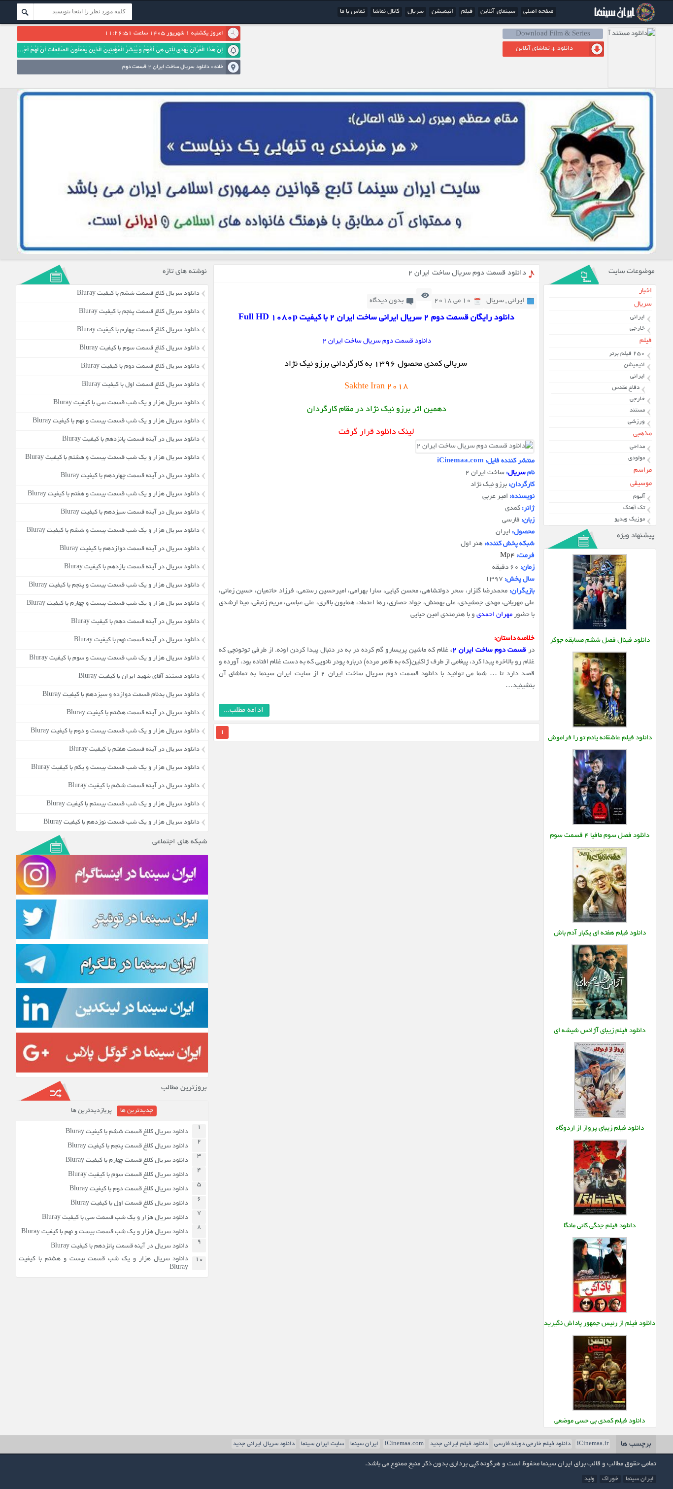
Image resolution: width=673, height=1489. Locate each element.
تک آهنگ (634, 508)
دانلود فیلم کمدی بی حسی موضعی (599, 1421)
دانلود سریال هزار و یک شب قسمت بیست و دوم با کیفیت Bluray (115, 731)
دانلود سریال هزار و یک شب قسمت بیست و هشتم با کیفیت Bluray (112, 457)
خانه (218, 67)
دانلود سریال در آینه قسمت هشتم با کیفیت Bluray (133, 713)
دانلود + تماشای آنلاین (544, 48)
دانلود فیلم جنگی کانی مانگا (600, 1226)
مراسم (642, 470)
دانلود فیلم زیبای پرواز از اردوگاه (600, 1128)
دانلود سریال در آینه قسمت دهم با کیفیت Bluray (135, 622)
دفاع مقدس (625, 387)
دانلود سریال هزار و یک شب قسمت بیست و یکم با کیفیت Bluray (115, 767)
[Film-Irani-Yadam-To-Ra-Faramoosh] (599, 726)
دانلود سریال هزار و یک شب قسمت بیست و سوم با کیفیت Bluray (114, 658)
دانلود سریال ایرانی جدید (264, 1444)
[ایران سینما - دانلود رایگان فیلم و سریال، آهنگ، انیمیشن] (623, 21)
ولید (589, 1479)
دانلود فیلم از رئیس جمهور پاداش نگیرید (599, 1323)
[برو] (25, 11)
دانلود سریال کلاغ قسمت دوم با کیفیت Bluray (140, 366)
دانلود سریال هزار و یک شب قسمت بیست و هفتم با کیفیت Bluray (114, 494)
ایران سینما (364, 1444)
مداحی (637, 447)
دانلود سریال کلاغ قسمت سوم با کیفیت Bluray (139, 348)
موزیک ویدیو (629, 519)
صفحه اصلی (538, 11)
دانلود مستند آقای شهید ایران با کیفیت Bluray (139, 676)
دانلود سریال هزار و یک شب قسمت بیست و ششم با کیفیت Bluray (113, 530)
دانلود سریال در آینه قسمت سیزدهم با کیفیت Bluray (130, 512)
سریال (415, 11)
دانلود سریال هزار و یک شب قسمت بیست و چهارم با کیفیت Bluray (113, 603)
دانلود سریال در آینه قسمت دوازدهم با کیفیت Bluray (130, 549)
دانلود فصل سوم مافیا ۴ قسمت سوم (599, 835)
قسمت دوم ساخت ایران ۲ (489, 650)
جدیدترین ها (136, 1111)
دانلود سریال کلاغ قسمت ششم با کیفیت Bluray (138, 293)
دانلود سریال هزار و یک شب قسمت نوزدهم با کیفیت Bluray (121, 822)
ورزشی (636, 421)
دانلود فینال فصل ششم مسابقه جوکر (600, 640)
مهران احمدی (494, 615)
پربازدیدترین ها (91, 1111)
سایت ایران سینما (322, 1444)
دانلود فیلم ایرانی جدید (459, 1444)
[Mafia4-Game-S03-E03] (599, 824)
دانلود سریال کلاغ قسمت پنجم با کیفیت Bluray (139, 312)
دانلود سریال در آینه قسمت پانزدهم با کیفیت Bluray (131, 439)
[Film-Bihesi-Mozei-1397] (599, 1409)
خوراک (610, 1479)
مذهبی (642, 434)
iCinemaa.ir (592, 1444)
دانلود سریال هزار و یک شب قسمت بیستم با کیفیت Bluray (123, 804)
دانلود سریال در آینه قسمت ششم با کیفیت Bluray (134, 786)
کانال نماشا (386, 11)
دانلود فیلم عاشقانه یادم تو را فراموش (600, 738)
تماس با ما (352, 11)
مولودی (636, 458)
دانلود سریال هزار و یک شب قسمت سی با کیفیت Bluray (126, 403)
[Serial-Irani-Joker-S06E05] (599, 628)
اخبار (645, 291)
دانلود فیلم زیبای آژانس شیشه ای (599, 1031)
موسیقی (640, 483)
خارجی (637, 328)
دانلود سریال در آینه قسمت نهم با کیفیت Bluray (137, 640)
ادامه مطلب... (244, 710)
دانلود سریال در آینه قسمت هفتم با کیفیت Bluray (134, 749)
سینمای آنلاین (497, 11)
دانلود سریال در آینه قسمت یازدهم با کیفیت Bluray (132, 567)
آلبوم (639, 496)
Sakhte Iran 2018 (376, 386)
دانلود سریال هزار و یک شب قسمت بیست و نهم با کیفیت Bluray (116, 421)
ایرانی (516, 301)
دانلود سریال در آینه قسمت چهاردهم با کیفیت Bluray (130, 476)
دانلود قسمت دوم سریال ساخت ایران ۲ (467, 273)
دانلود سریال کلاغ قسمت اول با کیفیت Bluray (141, 384)
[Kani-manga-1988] (600, 1214)
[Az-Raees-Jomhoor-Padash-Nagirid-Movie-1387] (599, 1312)
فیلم (466, 11)
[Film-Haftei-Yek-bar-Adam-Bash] (599, 921)
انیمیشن (442, 11)
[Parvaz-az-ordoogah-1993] (600, 1116)
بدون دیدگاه (387, 301)
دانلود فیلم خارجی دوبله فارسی (532, 1444)
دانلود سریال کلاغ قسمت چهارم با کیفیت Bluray (138, 330)
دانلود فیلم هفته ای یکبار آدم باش (600, 933)
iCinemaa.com (404, 1444)
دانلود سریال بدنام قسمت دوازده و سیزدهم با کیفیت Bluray (121, 695)
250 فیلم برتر (627, 353)
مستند (637, 410)
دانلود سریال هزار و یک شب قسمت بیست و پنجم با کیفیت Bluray (114, 585)
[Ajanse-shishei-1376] (600, 1019)
